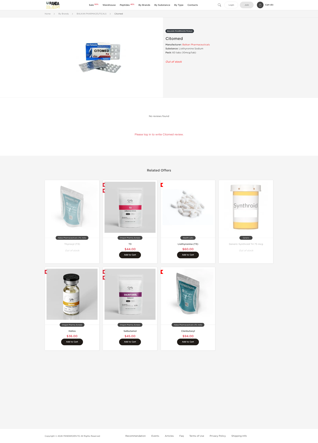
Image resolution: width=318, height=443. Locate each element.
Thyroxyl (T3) (72, 244)
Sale (93, 5)
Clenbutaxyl (188, 331)
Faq (181, 436)
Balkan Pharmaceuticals (196, 44)
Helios (72, 331)
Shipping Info (239, 436)
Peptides (127, 5)
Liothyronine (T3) (188, 244)
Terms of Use (196, 436)
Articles (169, 436)
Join (247, 5)
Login (231, 5)
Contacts (192, 5)
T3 (130, 244)
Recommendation (135, 436)
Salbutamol (130, 331)
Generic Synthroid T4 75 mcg (246, 244)
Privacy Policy (218, 436)
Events (155, 436)
